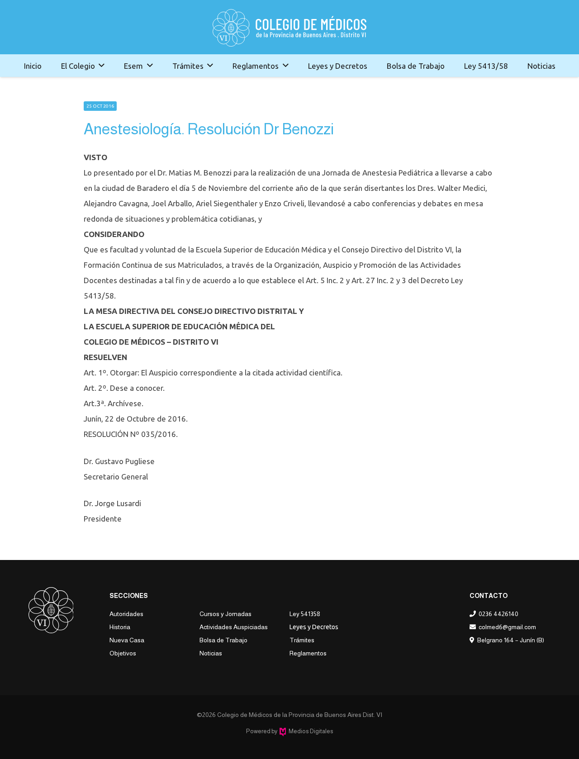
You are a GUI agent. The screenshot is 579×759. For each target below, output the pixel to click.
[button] (101, 65)
